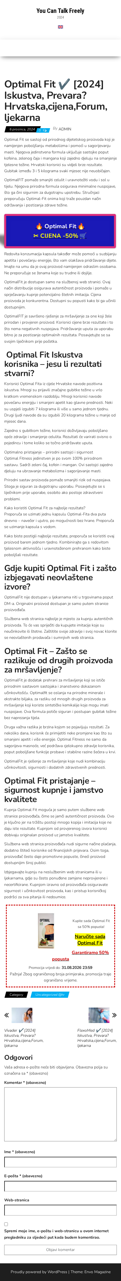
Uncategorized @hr (49, 994)
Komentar (25, 1082)
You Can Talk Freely (60, 10)
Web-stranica (16, 1200)
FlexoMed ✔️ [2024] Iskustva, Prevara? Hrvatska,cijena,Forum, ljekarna (97, 1038)
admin (65, 129)
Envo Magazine (97, 1272)
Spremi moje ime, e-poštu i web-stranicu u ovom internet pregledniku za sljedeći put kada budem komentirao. (56, 1234)
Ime (19, 1152)
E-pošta (23, 1176)
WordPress (57, 1272)
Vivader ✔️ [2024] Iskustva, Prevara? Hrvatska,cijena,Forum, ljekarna (24, 1038)
